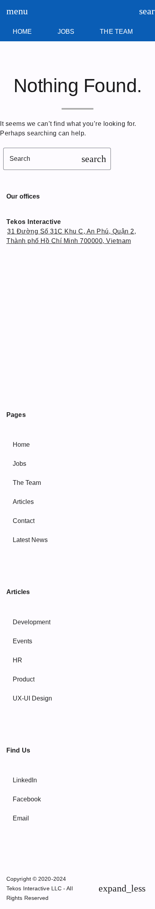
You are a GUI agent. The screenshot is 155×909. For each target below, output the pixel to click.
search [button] (93, 159)
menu (13, 11)
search (146, 11)
